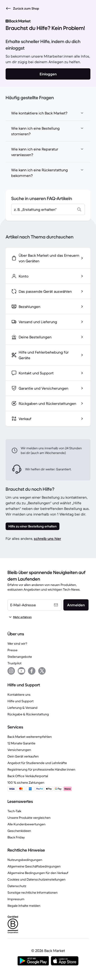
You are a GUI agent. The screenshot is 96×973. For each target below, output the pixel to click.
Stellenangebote (19, 657)
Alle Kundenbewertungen (26, 824)
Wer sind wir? (17, 643)
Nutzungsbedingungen (24, 860)
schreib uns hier (47, 538)
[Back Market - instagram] (11, 671)
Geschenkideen (19, 831)
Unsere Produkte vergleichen (29, 818)
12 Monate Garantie (21, 743)
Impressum (15, 899)
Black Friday (16, 837)
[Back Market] (48, 21)
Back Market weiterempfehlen (29, 737)
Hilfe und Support (20, 701)
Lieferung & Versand (22, 708)
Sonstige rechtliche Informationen (32, 892)
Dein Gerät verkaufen (23, 756)
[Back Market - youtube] (21, 671)
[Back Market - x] (42, 671)
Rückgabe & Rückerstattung (28, 714)
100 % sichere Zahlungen (25, 782)
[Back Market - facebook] (31, 671)
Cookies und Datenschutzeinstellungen (36, 879)
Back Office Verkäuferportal (27, 776)
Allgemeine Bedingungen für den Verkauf (37, 873)
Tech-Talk (14, 811)
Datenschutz (16, 886)
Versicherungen (19, 750)
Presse (12, 650)
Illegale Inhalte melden (23, 906)
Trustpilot (14, 663)
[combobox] (48, 209)
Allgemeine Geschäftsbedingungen (34, 866)
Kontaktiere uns (19, 694)
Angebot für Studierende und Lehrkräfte (37, 763)
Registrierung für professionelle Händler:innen (41, 769)
